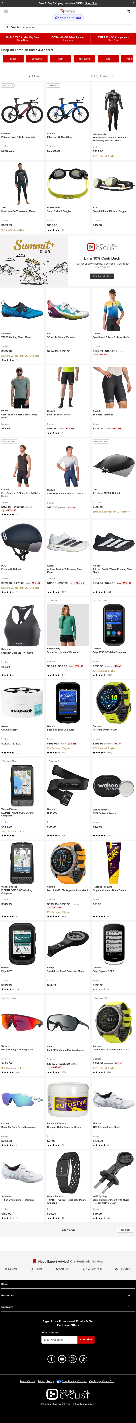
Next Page (125, 1230)
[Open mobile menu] (6, 11)
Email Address (50, 1332)
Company (7, 1307)
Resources (7, 1295)
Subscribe (86, 1339)
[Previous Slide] (2, 3)
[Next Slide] (133, 3)
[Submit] (7, 27)
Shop (4, 1284)
